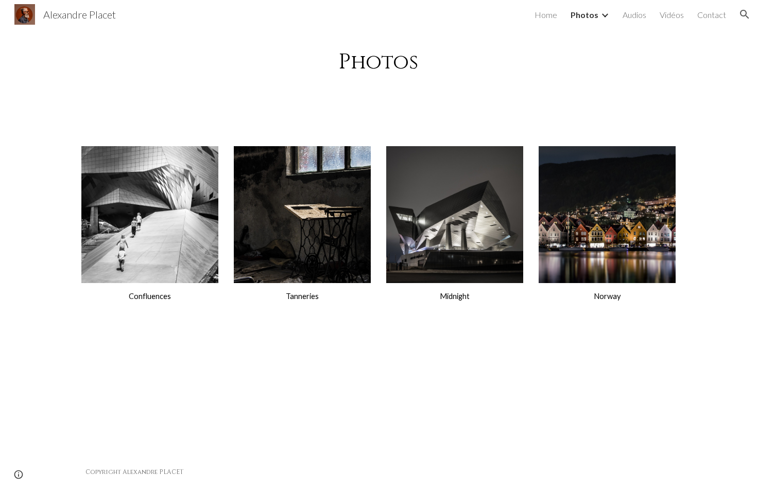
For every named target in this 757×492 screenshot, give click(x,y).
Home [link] (546, 15)
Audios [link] (634, 15)
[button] (744, 14)
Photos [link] (584, 15)
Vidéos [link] (672, 15)
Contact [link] (711, 15)
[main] (378, 81)
